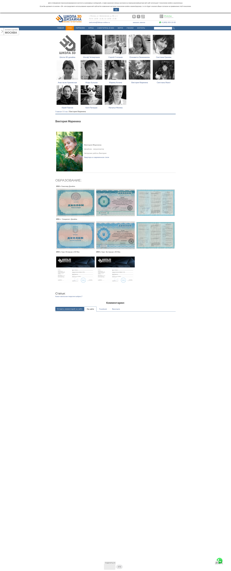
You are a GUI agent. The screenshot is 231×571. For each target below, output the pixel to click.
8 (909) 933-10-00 (168, 22)
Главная (60, 28)
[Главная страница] (68, 22)
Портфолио (80, 28)
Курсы (91, 28)
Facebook (103, 309)
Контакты (141, 28)
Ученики (130, 28)
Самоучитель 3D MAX (105, 28)
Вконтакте (116, 309)
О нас (69, 28)
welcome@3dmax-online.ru (99, 22)
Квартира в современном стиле (96, 157)
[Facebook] (112, 566)
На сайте (90, 309)
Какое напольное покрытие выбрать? (68, 296)
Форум (120, 28)
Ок (116, 9)
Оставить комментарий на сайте (70, 309)
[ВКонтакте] (107, 566)
